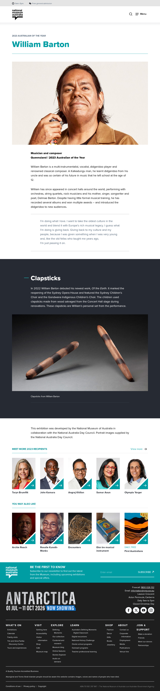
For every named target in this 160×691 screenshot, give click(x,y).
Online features (58, 651)
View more (136, 449)
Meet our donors (145, 641)
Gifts (109, 637)
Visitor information (41, 639)
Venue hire (124, 651)
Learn (74, 625)
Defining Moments (57, 631)
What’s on (14, 625)
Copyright (42, 686)
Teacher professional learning (84, 651)
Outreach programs (80, 647)
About (123, 625)
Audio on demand (56, 660)
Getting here (41, 629)
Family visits (12, 637)
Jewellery (111, 644)
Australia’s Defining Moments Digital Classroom (84, 631)
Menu (143, 14)
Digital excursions (79, 636)
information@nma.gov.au (142, 590)
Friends (141, 637)
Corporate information (125, 635)
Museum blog (58, 647)
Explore (57, 625)
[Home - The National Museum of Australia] (17, 14)
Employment (125, 640)
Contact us (124, 629)
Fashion (110, 629)
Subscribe (144, 572)
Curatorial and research (58, 642)
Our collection (58, 636)
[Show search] (130, 14)
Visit (38, 625)
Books (109, 641)
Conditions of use (13, 686)
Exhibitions (12, 629)
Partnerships (143, 645)
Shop (38, 644)
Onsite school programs (82, 644)
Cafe (38, 647)
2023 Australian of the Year (29, 35)
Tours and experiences (17, 647)
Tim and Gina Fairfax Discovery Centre (15, 642)
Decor (109, 633)
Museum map (42, 651)
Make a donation (145, 634)
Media (122, 644)
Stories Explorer (59, 654)
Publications (125, 647)
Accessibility (41, 633)
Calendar (11, 633)
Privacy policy (29, 686)
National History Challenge (83, 640)
